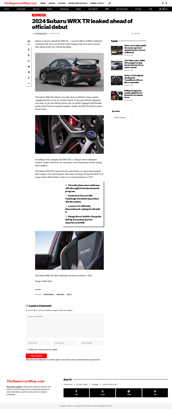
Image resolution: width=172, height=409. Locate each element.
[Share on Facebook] (28, 49)
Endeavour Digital (91, 406)
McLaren (36, 9)
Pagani (78, 9)
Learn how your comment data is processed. (80, 360)
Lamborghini (21, 9)
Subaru (41, 15)
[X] (166, 3)
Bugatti (49, 9)
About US (68, 379)
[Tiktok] (129, 392)
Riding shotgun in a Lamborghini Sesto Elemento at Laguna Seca (133, 94)
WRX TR (69, 294)
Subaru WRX (60, 294)
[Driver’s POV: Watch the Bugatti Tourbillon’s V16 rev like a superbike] (117, 80)
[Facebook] (162, 3)
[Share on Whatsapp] (28, 61)
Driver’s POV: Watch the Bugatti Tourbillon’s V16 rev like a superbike (133, 78)
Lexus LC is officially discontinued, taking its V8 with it (82, 209)
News (35, 15)
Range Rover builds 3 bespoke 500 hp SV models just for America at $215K (83, 219)
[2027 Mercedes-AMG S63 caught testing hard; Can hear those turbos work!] (117, 65)
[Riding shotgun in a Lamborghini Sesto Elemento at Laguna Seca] (117, 95)
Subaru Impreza (49, 294)
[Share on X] (28, 55)
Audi (150, 9)
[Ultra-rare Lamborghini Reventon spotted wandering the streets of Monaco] (117, 50)
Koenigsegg (64, 9)
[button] (109, 3)
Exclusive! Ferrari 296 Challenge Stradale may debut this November (82, 198)
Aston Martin (93, 9)
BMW (107, 9)
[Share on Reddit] (28, 66)
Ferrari (6, 9)
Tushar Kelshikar (41, 33)
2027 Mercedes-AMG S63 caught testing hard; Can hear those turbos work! (134, 63)
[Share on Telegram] (28, 72)
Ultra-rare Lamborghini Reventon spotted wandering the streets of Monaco (135, 48)
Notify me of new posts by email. (43, 349)
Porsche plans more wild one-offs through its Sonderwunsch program (83, 188)
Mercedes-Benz (122, 9)
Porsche (138, 9)
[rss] (155, 392)
